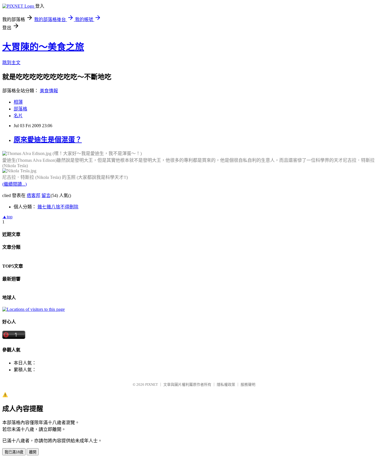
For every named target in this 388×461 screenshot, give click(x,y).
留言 (46, 195)
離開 (32, 452)
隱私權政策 (226, 384)
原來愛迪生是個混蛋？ (48, 139)
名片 (18, 115)
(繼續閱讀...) (14, 184)
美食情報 (49, 90)
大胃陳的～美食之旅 (43, 47)
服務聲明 (248, 384)
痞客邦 (33, 195)
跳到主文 (11, 62)
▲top (7, 216)
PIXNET (151, 384)
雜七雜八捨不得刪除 (57, 206)
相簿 (18, 102)
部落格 (20, 108)
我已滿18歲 (14, 452)
